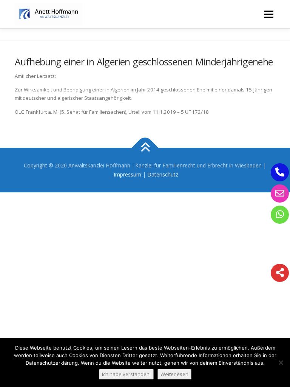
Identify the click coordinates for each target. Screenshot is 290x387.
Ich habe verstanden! (126, 374)
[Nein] (280, 362)
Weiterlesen (174, 374)
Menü (268, 14)
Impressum (127, 174)
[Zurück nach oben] (145, 148)
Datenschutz (162, 174)
